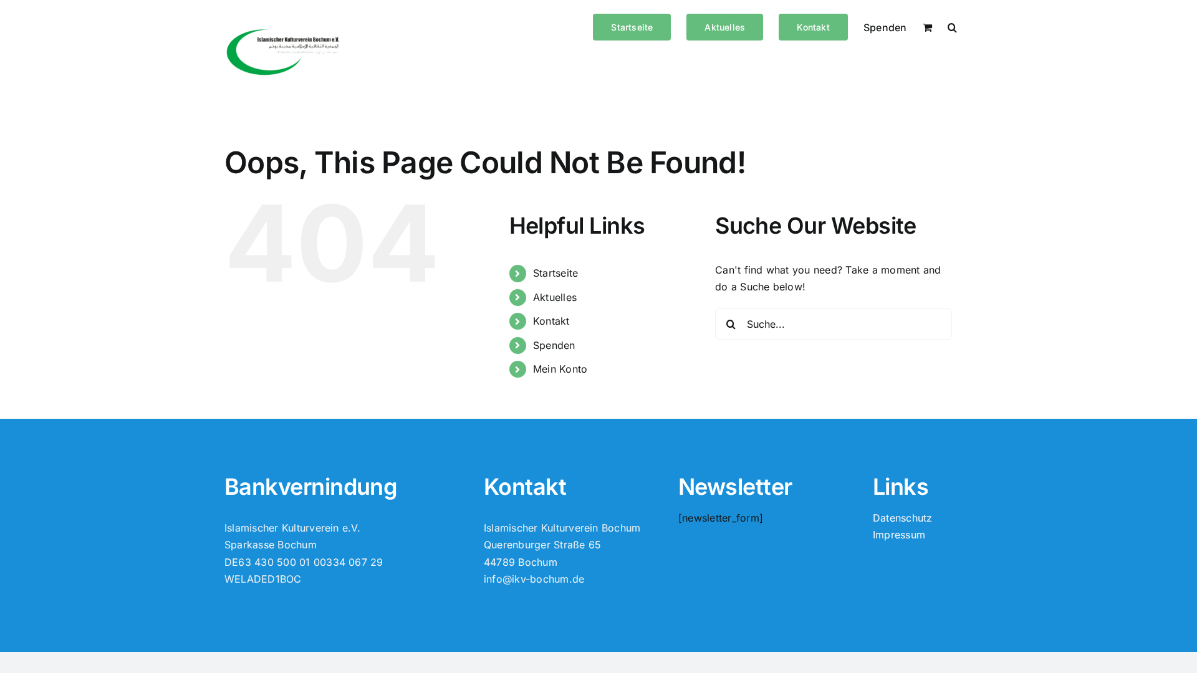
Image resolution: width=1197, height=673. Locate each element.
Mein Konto (560, 369)
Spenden (554, 345)
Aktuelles (555, 297)
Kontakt (551, 321)
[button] (952, 26)
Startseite (555, 273)
